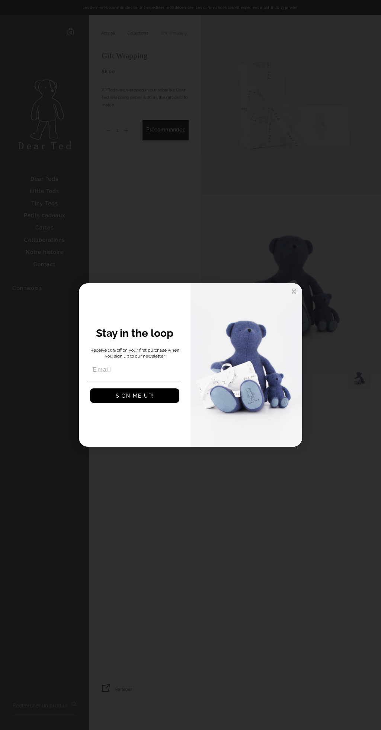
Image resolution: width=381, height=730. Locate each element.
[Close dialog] (293, 291)
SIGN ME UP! (135, 396)
